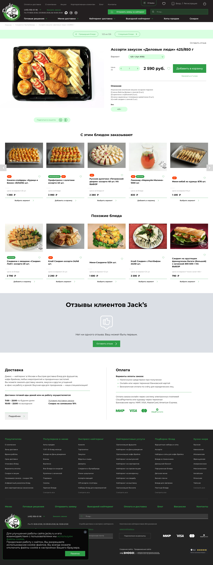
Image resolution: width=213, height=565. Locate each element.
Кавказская (199, 449)
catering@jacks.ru (127, 529)
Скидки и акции (12, 473)
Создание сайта (126, 549)
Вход (178, 3)
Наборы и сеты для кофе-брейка (169, 454)
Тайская (197, 483)
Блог (101, 4)
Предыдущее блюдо (87, 34)
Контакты (112, 4)
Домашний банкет (163, 464)
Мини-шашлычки (86, 473)
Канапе (81, 445)
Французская (199, 459)
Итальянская (199, 454)
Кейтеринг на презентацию (128, 469)
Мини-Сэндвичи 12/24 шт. (102, 262)
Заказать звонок (54, 10)
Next (209, 168)
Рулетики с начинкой (52, 473)
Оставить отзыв (198, 43)
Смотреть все (49, 492)
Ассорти (158, 449)
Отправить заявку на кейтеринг (130, 12)
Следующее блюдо (126, 34)
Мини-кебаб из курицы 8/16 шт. (189, 181)
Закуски (81, 454)
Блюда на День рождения (54, 454)
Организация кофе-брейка (128, 454)
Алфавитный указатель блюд (17, 483)
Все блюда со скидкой (53, 469)
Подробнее (15, 416)
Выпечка (47, 464)
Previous (3, 168)
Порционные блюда (164, 469)
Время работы (11, 454)
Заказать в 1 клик (189, 76)
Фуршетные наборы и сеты (167, 445)
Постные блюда (162, 488)
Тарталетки (83, 449)
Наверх (2, 141)
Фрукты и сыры (84, 459)
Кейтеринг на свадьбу (126, 478)
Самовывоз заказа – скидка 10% (19, 478)
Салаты (46, 483)
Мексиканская (200, 469)
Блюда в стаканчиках (164, 459)
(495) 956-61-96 (31, 10)
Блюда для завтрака (164, 483)
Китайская (198, 473)
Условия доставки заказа (61, 400)
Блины (46, 459)
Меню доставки (67, 18)
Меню (8, 506)
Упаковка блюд (11, 464)
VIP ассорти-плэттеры (87, 483)
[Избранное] (163, 3)
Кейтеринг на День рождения (129, 449)
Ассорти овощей (85, 478)
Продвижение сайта (142, 549)
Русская (197, 445)
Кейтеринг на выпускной (127, 459)
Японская (198, 478)
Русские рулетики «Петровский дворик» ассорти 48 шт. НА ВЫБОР (106, 181)
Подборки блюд (165, 439)
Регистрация (190, 3)
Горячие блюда (49, 488)
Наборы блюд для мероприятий (92, 488)
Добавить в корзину (190, 68)
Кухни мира (201, 439)
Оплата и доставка (32, 4)
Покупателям (13, 439)
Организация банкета (126, 488)
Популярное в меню (55, 439)
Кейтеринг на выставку (126, 483)
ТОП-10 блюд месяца (52, 449)
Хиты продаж (171, 18)
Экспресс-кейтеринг (91, 439)
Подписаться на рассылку (135, 536)
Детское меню (161, 473)
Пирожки (47, 478)
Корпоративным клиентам (83, 4)
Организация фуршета (126, 445)
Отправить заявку (66, 506)
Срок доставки (11, 459)
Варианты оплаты (13, 469)
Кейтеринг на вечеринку (127, 473)
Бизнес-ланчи (161, 478)
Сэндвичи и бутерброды (88, 469)
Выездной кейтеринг (138, 18)
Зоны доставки (11, 449)
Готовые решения (34, 18)
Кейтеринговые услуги (130, 439)
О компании (50, 4)
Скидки (194, 18)
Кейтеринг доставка (100, 18)
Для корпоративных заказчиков (19, 488)
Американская (200, 464)
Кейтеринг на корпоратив (127, 464)
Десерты (82, 464)
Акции (63, 4)
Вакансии (180, 506)
